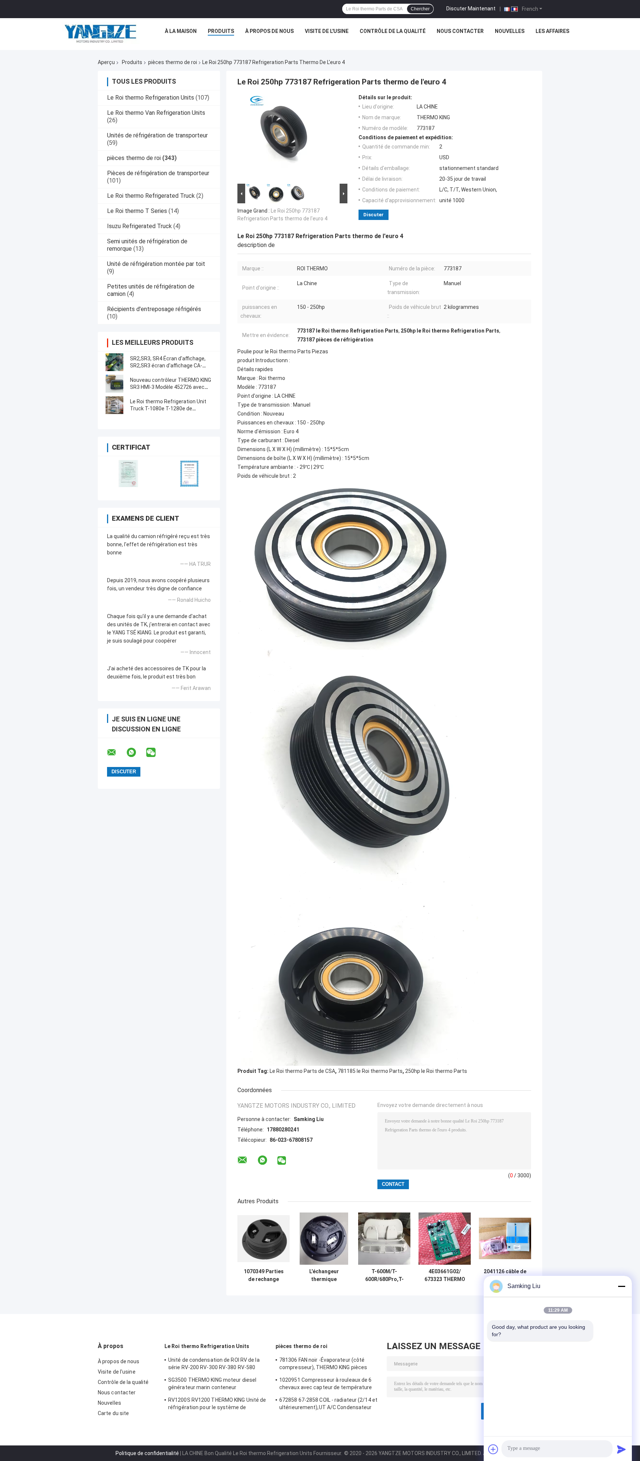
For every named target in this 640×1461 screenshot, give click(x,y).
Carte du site (113, 1413)
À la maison (181, 31)
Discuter (373, 214)
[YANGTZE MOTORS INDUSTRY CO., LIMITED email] (116, 752)
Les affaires (552, 31)
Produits (221, 31)
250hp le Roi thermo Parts (436, 1071)
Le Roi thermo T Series (137, 210)
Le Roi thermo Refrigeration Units (150, 97)
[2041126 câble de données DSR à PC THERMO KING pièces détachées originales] (505, 1239)
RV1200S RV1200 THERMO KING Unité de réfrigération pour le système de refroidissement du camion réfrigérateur (217, 1404)
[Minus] (621, 1286)
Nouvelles (509, 31)
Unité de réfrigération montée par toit (156, 263)
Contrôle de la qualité (393, 31)
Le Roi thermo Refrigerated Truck (151, 195)
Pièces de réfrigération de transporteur (158, 173)
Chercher (420, 8)
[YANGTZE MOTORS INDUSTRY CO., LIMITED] (100, 33)
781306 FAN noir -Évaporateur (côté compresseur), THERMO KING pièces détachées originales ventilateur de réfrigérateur (323, 1364)
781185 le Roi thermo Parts (370, 1071)
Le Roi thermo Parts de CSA (302, 1071)
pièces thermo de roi (172, 62)
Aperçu (106, 62)
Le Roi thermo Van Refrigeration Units (156, 112)
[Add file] (493, 1449)
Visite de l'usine (327, 31)
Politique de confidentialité (147, 1453)
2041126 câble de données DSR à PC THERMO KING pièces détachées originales (505, 1275)
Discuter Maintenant (471, 8)
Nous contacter (460, 31)
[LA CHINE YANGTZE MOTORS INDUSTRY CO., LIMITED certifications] (128, 473)
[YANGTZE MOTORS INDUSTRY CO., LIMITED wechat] (155, 752)
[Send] (621, 1449)
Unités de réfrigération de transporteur (157, 135)
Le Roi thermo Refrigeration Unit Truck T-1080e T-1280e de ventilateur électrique (168, 408)
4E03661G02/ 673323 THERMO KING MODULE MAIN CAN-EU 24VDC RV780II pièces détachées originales (445, 1275)
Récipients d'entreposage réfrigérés (154, 309)
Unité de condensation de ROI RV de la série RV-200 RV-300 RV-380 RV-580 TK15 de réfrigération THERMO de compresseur (214, 1364)
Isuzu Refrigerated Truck (139, 226)
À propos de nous (269, 31)
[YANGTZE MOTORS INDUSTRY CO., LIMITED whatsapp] (136, 752)
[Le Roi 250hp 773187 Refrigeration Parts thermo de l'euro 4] (289, 138)
